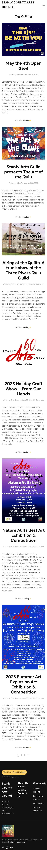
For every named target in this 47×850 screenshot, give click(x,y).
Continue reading (22, 120)
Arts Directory (38, 803)
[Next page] (28, 755)
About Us (22, 783)
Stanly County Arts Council (18, 5)
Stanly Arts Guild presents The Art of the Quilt (23, 172)
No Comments (38, 284)
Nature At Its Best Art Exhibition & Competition (23, 535)
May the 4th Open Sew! (24, 65)
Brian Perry (21, 74)
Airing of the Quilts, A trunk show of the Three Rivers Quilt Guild (23, 270)
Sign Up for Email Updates (14, 772)
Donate (21, 789)
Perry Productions (18, 842)
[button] (44, 5)
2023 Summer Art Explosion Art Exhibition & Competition (23, 684)
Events (21, 786)
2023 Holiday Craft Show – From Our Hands (23, 389)
